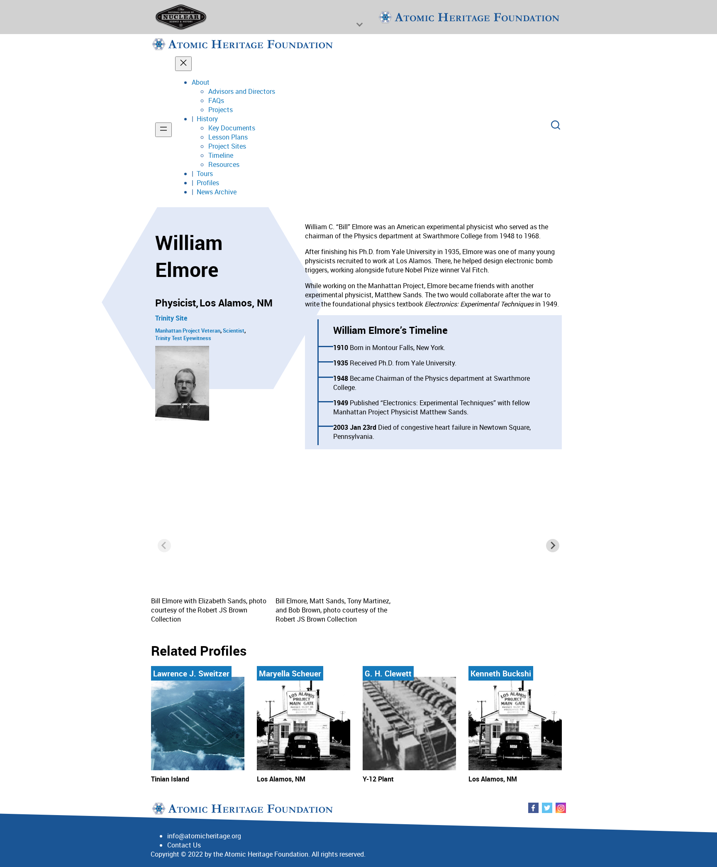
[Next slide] (552, 545)
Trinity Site (171, 318)
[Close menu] (183, 63)
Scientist (233, 330)
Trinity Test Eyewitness (183, 338)
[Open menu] (163, 129)
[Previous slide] (164, 545)
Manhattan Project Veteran (187, 330)
